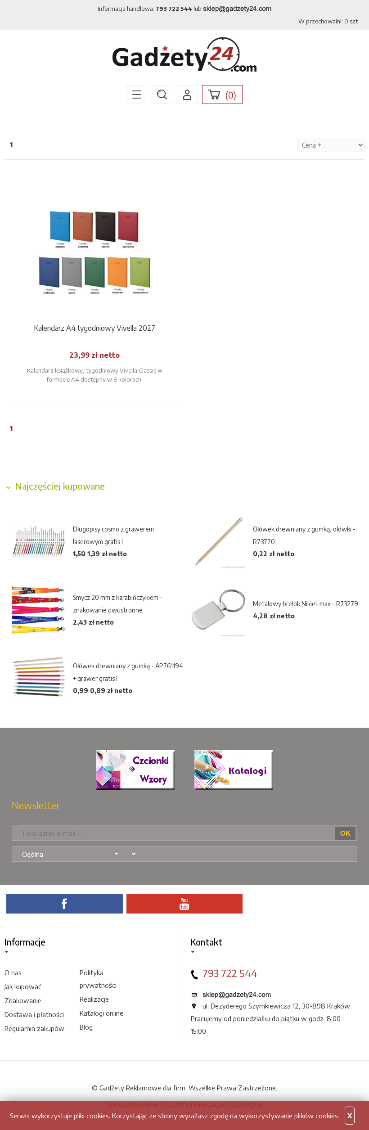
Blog (86, 1027)
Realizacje (94, 999)
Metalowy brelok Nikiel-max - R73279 (305, 604)
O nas (13, 972)
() (230, 95)
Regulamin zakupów (34, 1028)
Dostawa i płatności (34, 1014)
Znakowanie (22, 1000)
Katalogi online (101, 1013)
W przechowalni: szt (328, 21)
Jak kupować (22, 986)
